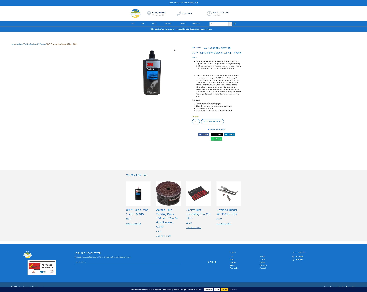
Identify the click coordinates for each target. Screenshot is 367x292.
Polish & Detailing (30, 44)
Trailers (262, 262)
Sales (154, 24)
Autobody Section (219, 48)
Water (232, 259)
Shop (142, 24)
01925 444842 (187, 13)
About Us (183, 24)
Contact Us (196, 24)
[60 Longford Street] (149, 13)
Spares (262, 256)
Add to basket (212, 121)
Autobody (19, 44)
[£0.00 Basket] (235, 23)
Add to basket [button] (133, 224)
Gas (231, 256)
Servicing (168, 24)
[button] (174, 50)
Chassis (262, 259)
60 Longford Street (159, 12)
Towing (232, 265)
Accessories (234, 268)
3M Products (41, 44)
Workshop (263, 265)
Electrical (233, 262)
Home (133, 24)
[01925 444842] (179, 13)
